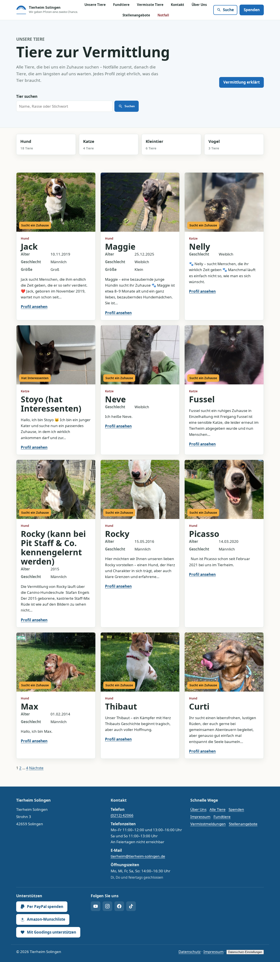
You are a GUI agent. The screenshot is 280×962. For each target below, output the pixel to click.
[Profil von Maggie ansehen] (140, 202)
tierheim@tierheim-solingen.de (138, 856)
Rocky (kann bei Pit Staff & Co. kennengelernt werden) (53, 547)
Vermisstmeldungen (208, 823)
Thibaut (121, 706)
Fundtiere (121, 4)
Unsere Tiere (95, 4)
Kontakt (177, 4)
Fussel (202, 399)
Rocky (117, 533)
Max (29, 706)
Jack (29, 246)
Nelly (199, 246)
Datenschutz (189, 951)
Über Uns (199, 4)
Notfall (163, 15)
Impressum (200, 816)
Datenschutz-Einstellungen (245, 952)
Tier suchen (26, 96)
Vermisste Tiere (150, 4)
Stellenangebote (136, 15)
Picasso (204, 533)
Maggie (120, 246)
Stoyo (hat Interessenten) (51, 404)
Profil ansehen (34, 306)
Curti (199, 706)
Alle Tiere (218, 809)
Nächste (36, 767)
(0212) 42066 (122, 815)
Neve (115, 399)
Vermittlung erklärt (241, 82)
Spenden (252, 9)
